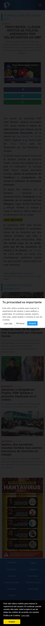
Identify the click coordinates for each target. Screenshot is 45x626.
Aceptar (32, 323)
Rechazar (20, 323)
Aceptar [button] (12, 622)
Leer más (8, 323)
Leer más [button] (25, 615)
